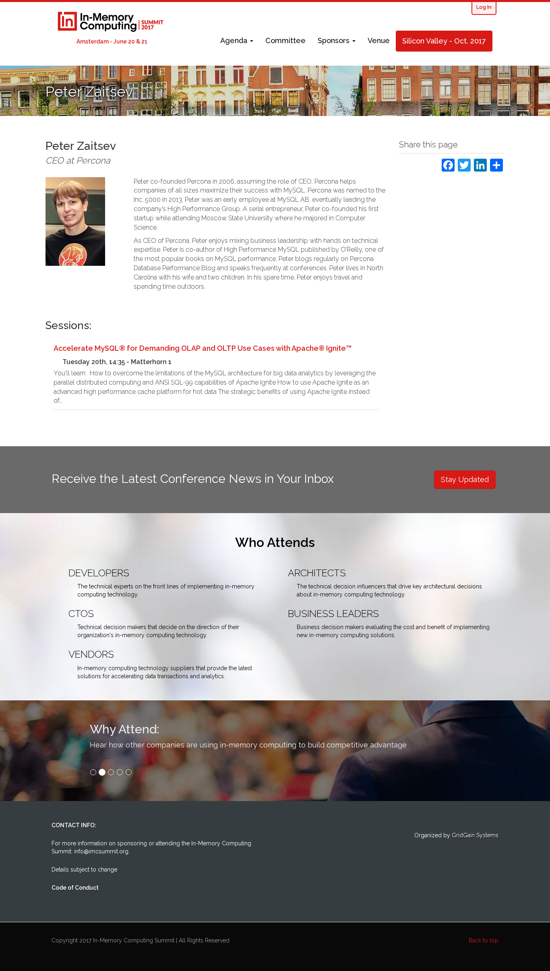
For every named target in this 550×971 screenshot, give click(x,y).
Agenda (234, 40)
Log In (484, 7)
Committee (285, 40)
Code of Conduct (75, 887)
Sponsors (335, 40)
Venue (379, 40)
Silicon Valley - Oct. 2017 (444, 41)
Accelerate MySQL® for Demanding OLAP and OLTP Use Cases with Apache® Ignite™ (203, 348)
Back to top (483, 940)
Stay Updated (465, 479)
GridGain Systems (475, 835)
